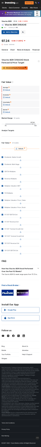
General (5, 50)
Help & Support (27, 354)
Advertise (25, 350)
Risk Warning (5, 436)
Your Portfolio (6, 354)
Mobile (4, 350)
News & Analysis (23, 50)
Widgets (4, 358)
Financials (36, 50)
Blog (3, 346)
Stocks (4, 8)
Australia (25, 8)
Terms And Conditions (8, 423)
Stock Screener (14, 8)
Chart (12, 50)
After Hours (34, 8)
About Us (25, 346)
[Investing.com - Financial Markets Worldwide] (11, 3)
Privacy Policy (6, 429)
